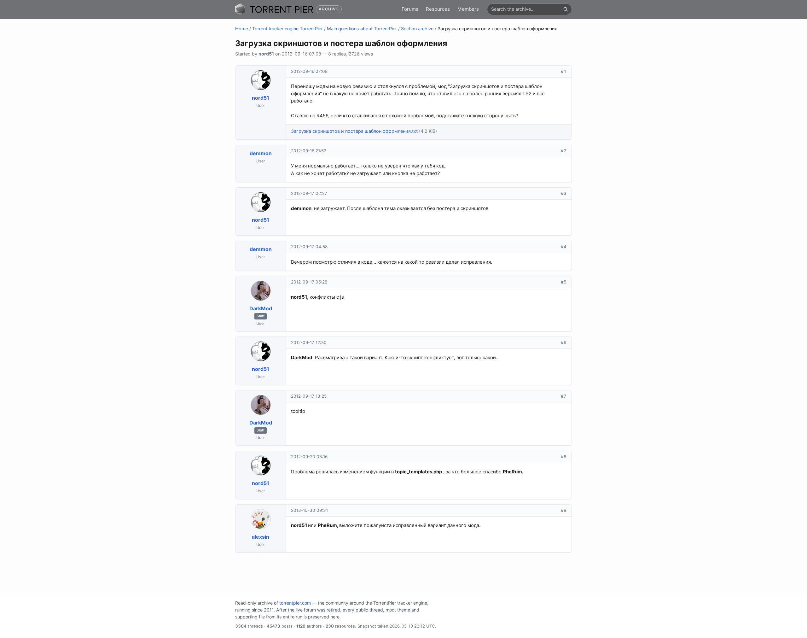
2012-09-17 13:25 (309, 396)
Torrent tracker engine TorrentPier (287, 28)
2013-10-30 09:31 (309, 510)
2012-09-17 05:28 (309, 281)
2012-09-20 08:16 (309, 456)
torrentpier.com (295, 603)
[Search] (565, 9)
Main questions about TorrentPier (362, 28)
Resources (438, 9)
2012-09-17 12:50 (309, 342)
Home (241, 28)
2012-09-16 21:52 (308, 150)
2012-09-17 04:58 (309, 246)
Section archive (417, 28)
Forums (410, 9)
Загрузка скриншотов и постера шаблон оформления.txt (354, 131)
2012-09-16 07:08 (309, 71)
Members (468, 9)
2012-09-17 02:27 (309, 193)
